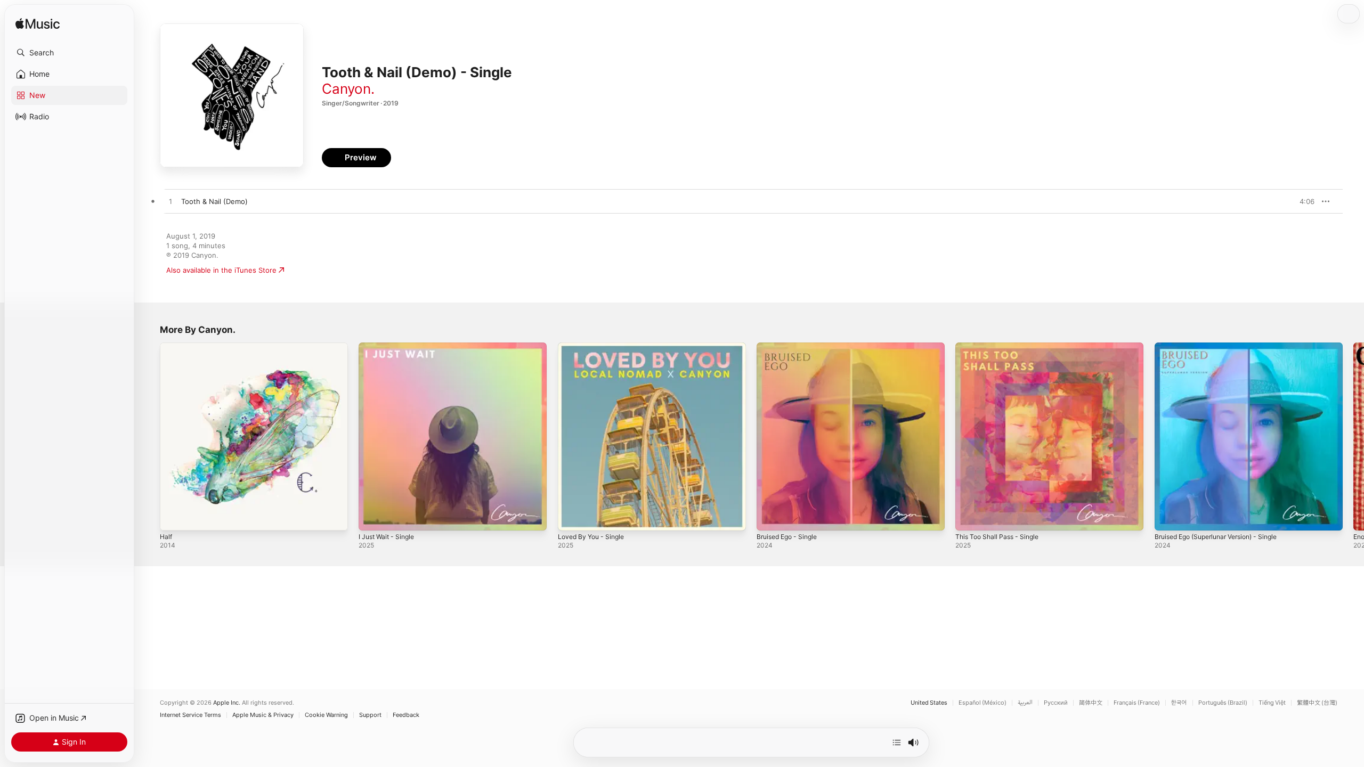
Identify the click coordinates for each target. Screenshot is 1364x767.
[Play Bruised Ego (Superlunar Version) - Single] (1168, 517)
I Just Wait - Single (389, 346)
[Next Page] (1353, 437)
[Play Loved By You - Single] (571, 517)
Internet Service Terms (190, 715)
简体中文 (1090, 703)
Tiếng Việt (1272, 703)
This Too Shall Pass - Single (1000, 346)
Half (166, 346)
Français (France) (1137, 703)
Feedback (406, 715)
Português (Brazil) (1222, 703)
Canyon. (348, 88)
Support (370, 715)
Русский (1056, 703)
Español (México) (982, 703)
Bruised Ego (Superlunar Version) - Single (1224, 346)
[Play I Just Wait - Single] (372, 517)
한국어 (1179, 703)
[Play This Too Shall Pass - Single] (969, 517)
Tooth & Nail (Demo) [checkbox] (214, 201)
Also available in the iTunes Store (221, 270)
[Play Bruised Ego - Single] (770, 517)
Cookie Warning (326, 715)
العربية (1025, 703)
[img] (37, 24)
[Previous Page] (149, 437)
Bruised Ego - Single (790, 346)
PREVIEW (1302, 201)
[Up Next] (896, 742)
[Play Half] (173, 517)
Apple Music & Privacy (263, 715)
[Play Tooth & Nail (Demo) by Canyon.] (170, 202)
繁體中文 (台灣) (1317, 703)
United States (929, 703)
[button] (69, 53)
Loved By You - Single (594, 346)
